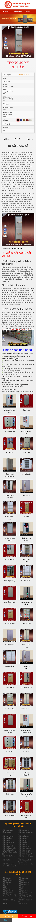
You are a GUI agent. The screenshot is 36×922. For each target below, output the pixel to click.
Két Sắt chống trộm (9, 864)
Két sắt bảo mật (8, 846)
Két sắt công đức (24, 850)
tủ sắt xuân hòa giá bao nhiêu (26, 731)
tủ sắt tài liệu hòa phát (9, 411)
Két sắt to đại (7, 844)
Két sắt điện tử (7, 838)
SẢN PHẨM (18, 11)
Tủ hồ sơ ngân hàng (9, 894)
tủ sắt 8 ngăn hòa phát (26, 774)
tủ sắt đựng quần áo (26, 795)
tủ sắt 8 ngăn (26, 474)
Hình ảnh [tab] (18, 139)
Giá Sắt (5, 904)
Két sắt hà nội (23, 838)
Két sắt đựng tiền (8, 840)
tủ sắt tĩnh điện (9, 709)
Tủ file (5, 888)
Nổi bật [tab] (6, 139)
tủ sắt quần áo (26, 495)
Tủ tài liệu (22, 880)
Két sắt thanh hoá (24, 836)
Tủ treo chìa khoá (24, 882)
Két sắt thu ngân (8, 850)
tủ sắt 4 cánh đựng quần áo (9, 475)
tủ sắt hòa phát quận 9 (10, 539)
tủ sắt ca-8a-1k (10, 815)
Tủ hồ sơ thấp (23, 878)
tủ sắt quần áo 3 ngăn (26, 667)
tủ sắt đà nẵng (9, 645)
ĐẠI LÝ (29, 11)
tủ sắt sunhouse (26, 687)
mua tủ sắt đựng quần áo (26, 603)
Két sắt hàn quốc (8, 842)
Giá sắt (5, 884)
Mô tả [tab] (30, 139)
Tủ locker (22, 886)
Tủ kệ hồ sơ (23, 904)
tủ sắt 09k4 (9, 453)
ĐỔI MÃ (6, 11)
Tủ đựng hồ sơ (23, 890)
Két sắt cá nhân (24, 846)
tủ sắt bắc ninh (9, 623)
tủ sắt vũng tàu (10, 431)
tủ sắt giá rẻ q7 (26, 709)
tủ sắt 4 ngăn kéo (10, 774)
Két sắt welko (23, 840)
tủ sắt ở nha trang (26, 646)
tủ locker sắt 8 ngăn (9, 518)
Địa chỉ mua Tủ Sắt (26, 816)
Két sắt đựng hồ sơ (9, 860)
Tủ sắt (21, 888)
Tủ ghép (5, 886)
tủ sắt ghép (26, 410)
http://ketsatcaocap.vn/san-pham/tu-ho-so (20, 391)
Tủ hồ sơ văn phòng (25, 892)
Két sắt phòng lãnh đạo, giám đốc (24, 861)
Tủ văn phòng (23, 894)
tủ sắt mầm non (26, 581)
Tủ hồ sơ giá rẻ (8, 892)
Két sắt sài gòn (8, 830)
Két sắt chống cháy (25, 848)
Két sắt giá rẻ (23, 842)
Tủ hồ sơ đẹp (7, 878)
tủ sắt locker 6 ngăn (26, 560)
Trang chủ (9, 916)
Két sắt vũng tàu (8, 836)
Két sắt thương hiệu (9, 848)
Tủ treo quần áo (24, 884)
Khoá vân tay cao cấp (26, 864)
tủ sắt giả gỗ (10, 687)
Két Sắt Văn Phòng (9, 856)
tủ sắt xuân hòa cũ (26, 432)
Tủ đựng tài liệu (8, 890)
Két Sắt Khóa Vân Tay (26, 854)
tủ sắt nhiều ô (9, 666)
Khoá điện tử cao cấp (10, 866)
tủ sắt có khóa (26, 623)
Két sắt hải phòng (24, 830)
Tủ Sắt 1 (26, 517)
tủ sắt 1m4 (26, 453)
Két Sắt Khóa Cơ (24, 852)
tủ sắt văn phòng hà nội (9, 731)
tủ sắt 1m (26, 751)
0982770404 (27, 916)
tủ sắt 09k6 (9, 751)
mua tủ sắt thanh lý (9, 603)
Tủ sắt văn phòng (8, 880)
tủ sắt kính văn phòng (26, 539)
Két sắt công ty (24, 844)
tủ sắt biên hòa (9, 559)
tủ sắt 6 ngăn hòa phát (10, 496)
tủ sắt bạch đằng (9, 581)
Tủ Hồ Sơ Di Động (9, 900)
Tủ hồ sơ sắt (7, 882)
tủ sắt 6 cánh (10, 794)
